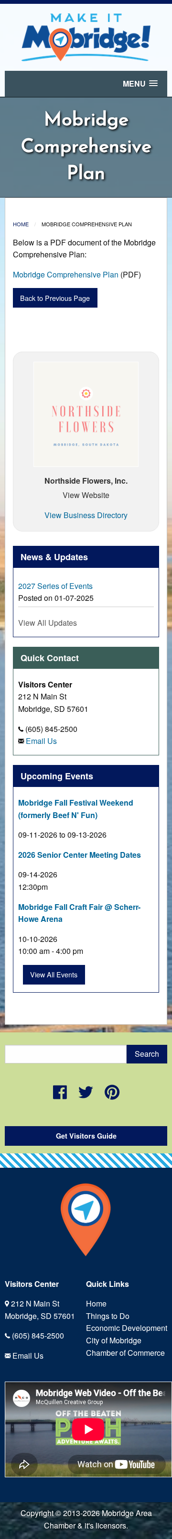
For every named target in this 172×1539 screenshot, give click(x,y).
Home (21, 224)
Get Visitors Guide (86, 1135)
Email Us (41, 740)
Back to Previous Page (55, 298)
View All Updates (47, 622)
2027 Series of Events (55, 585)
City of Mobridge (113, 1340)
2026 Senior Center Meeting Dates (79, 854)
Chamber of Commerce (125, 1352)
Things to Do (107, 1315)
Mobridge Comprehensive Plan (65, 274)
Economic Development (126, 1327)
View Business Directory (86, 514)
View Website (86, 494)
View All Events (53, 974)
